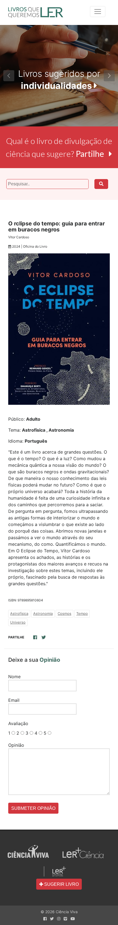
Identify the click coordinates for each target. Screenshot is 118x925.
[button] (9, 75)
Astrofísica (19, 613)
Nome (14, 676)
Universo (18, 622)
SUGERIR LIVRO (61, 884)
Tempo (82, 613)
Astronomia (43, 613)
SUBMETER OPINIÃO (33, 808)
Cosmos (64, 613)
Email (13, 700)
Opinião (16, 745)
